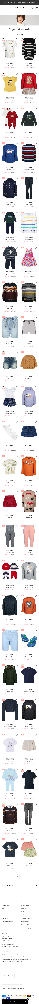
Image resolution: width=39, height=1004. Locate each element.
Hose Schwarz (29, 204)
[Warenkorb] (36, 8)
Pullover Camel (29, 378)
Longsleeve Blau (29, 135)
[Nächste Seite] (30, 877)
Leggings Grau (10, 552)
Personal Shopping (25, 905)
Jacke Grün (10, 691)
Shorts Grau (29, 343)
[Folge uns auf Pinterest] (12, 976)
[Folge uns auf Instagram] (8, 976)
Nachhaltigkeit (5, 905)
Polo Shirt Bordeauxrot (10, 831)
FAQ (22, 911)
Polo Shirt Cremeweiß (10, 483)
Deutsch (18, 983)
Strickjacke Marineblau (10, 726)
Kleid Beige (29, 517)
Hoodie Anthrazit (29, 726)
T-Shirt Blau (10, 865)
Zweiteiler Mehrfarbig (10, 413)
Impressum (4, 911)
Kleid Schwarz (29, 65)
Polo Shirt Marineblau (10, 204)
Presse (3, 908)
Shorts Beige (29, 761)
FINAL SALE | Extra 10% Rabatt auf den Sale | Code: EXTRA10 (19, 2)
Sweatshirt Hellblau (10, 796)
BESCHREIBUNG (7, 886)
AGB (3, 915)
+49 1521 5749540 (13, 946)
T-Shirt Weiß (10, 65)
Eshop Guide (21, 988)
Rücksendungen (25, 921)
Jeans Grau (29, 831)
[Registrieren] (29, 966)
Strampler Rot (10, 135)
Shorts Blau (10, 378)
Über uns (4, 902)
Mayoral (10, 63)
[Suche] (6, 8)
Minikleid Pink (29, 274)
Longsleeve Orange (29, 483)
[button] (15, 1001)
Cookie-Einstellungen (7, 921)
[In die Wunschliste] (17, 39)
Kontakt (23, 902)
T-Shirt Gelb (10, 100)
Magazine (23, 908)
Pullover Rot (10, 309)
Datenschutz (5, 918)
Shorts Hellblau (10, 343)
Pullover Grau (29, 309)
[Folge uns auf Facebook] (4, 976)
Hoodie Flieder (29, 413)
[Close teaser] (28, 999)
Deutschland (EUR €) (7, 983)
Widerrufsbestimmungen (27, 918)
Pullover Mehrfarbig (29, 169)
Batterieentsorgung (26, 928)
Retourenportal (25, 925)
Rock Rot (10, 517)
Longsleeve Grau (29, 587)
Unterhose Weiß (10, 448)
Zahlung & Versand (26, 915)
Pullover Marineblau (10, 622)
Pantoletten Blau (29, 656)
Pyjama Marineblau (10, 239)
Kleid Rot (29, 100)
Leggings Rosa (28, 552)
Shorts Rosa (29, 865)
